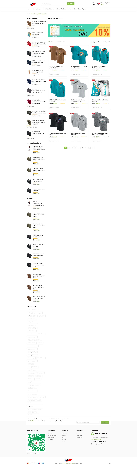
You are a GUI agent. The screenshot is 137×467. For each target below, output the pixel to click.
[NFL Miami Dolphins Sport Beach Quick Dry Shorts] (100, 80)
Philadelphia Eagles (32, 388)
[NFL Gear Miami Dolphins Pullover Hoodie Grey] (79, 113)
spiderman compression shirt (34, 400)
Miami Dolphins (41, 357)
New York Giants (31, 373)
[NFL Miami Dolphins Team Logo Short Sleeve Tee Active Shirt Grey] (100, 113)
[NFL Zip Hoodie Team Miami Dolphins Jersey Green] (57, 80)
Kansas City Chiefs (32, 349)
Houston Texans (31, 343)
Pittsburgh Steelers (32, 391)
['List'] (51, 42)
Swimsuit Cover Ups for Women (34, 409)
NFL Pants (30, 379)
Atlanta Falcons (31, 312)
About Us (50, 433)
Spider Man (41, 397)
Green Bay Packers (32, 337)
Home (28, 9)
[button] (105, 4)
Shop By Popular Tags (79, 9)
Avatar (39, 312)
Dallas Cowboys (31, 330)
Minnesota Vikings (32, 361)
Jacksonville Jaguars (32, 345)
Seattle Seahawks (32, 397)
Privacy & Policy (51, 437)
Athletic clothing (49, 9)
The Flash (30, 415)
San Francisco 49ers (32, 394)
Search (71, 3)
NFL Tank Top (31, 382)
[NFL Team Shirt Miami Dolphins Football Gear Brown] (57, 46)
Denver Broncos (31, 333)
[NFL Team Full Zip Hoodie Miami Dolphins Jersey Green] (100, 46)
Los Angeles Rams (32, 355)
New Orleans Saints (32, 370)
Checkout (64, 441)
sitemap (108, 463)
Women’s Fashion (61, 9)
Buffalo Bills (41, 315)
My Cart (64, 435)
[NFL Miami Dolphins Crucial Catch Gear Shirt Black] (57, 113)
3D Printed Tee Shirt (32, 309)
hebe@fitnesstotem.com (96, 439)
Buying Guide (79, 435)
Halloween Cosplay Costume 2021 (35, 339)
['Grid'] (49, 42)
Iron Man (40, 343)
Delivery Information (52, 435)
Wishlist (64, 439)
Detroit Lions (41, 333)
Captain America (31, 318)
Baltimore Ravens (31, 315)
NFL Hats (30, 376)
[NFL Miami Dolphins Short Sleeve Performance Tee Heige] (79, 80)
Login (93, 4)
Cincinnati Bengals (32, 324)
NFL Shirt (38, 379)
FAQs (78, 433)
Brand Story (50, 439)
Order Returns (79, 437)
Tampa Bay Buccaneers (33, 412)
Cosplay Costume (37, 9)
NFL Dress (41, 373)
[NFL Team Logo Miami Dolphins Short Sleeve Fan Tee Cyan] (79, 46)
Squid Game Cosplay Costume (34, 403)
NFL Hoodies (38, 376)
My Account (64, 433)
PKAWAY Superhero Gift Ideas (68, 463)
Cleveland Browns (32, 327)
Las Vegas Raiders (32, 351)
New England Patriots (32, 367)
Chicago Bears (31, 321)
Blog (70, 9)
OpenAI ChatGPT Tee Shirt (33, 385)
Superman (30, 406)
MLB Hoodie (30, 363)
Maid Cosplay (31, 357)
